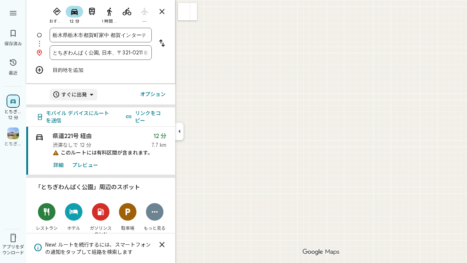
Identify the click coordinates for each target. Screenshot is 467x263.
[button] (184, 11)
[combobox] (101, 35)
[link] (100, 151)
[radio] (57, 13)
